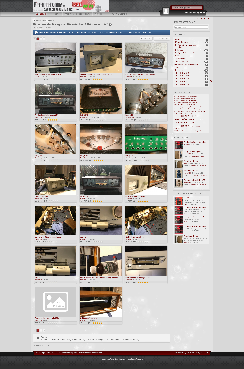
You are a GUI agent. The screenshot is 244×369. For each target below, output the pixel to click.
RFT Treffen (178, 70)
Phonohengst (84, 117)
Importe (177, 67)
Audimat (186, 242)
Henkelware (178, 50)
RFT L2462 (190, 113)
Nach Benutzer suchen (184, 22)
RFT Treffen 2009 (182, 76)
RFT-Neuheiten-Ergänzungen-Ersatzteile (185, 46)
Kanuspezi (83, 76)
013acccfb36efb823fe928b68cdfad (185, 98)
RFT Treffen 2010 (182, 79)
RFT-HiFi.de (55, 353)
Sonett (188, 129)
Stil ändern (179, 353)
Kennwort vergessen (69, 353)
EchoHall (177, 113)
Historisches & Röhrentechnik (186, 64)
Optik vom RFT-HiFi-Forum (77, 14)
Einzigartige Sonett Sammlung (195, 142)
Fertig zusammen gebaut (193, 152)
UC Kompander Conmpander (183, 131)
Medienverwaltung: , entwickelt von (122, 359)
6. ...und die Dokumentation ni (192, 111)
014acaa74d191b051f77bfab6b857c (185, 100)
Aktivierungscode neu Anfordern (90, 353)
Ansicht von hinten (191, 161)
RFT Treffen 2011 (182, 82)
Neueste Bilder (181, 138)
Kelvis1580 (187, 154)
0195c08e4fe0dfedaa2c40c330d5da (185, 105)
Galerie (98, 14)
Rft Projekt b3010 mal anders (198, 156)
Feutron (183, 113)
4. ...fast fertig (196, 109)
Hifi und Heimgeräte (181, 42)
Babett (186, 204)
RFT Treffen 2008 (182, 73)
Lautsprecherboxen (181, 61)
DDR (203, 111)
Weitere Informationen (143, 32)
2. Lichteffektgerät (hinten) (198, 107)
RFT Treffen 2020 (182, 84)
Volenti (37, 76)
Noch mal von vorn (191, 171)
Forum (55, 14)
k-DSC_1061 (197, 131)
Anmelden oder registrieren (195, 13)
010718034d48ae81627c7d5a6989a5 (185, 96)
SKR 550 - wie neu (180, 129)
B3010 (186, 198)
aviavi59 (186, 144)
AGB (38, 353)
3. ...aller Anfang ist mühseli (182, 109)
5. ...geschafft (178, 111)
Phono (176, 56)
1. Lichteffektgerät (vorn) (182, 107)
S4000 (198, 126)
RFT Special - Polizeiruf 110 (184, 53)
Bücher (177, 39)
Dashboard (41, 14)
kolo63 (186, 213)
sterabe (186, 221)
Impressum (45, 353)
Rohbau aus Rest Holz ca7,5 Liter (196, 180)
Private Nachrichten (118, 14)
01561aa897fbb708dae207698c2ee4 (185, 102)
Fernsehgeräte (179, 59)
